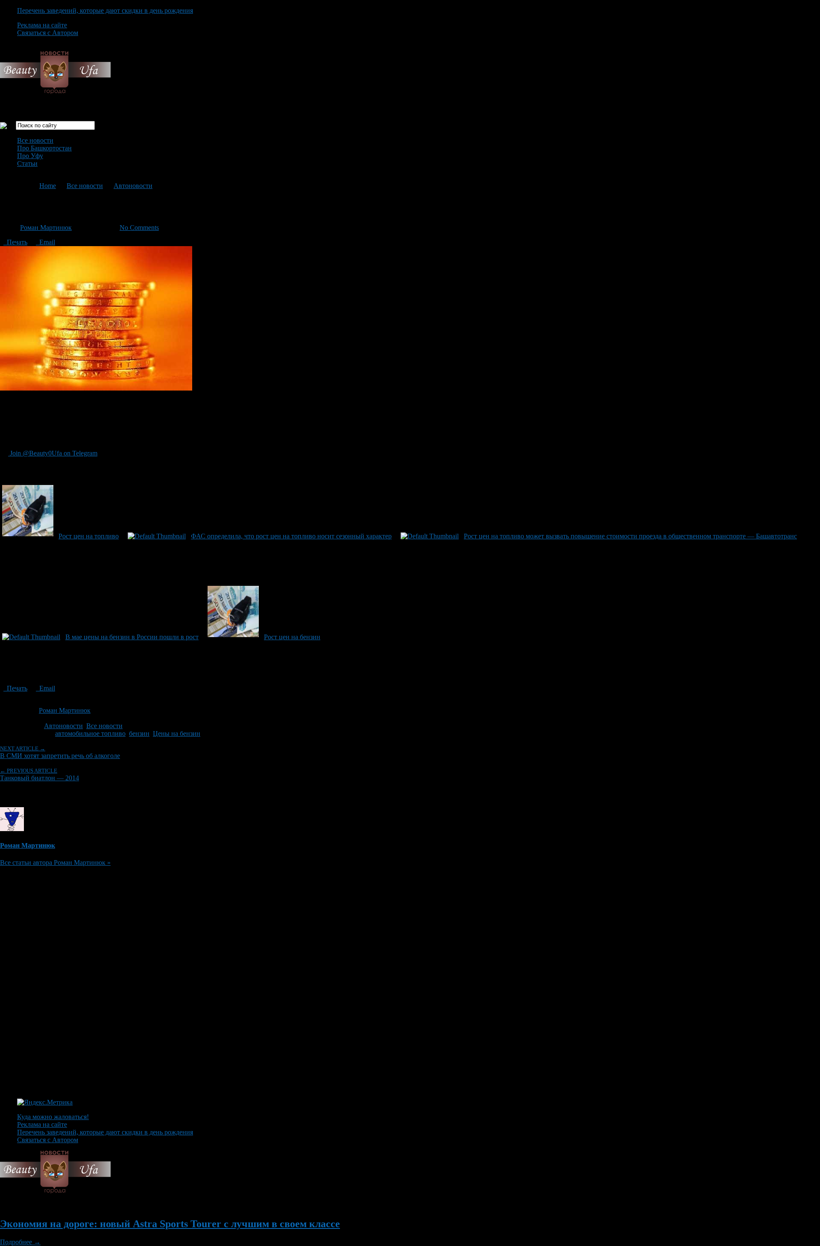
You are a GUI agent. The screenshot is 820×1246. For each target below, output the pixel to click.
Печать (15, 242)
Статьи (27, 163)
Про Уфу (30, 155)
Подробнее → (20, 1242)
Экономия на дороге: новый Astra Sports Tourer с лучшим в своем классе (170, 1223)
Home (47, 185)
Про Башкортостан (44, 148)
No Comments (139, 227)
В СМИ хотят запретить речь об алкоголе (60, 752)
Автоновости (133, 185)
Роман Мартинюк (46, 227)
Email (45, 242)
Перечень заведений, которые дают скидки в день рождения (105, 10)
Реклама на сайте (42, 25)
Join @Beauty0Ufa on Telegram (52, 453)
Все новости (35, 140)
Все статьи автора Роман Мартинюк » (55, 862)
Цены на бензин (176, 733)
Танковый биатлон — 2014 (39, 774)
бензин (139, 733)
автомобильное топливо (90, 733)
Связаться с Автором (47, 32)
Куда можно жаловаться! (53, 1116)
